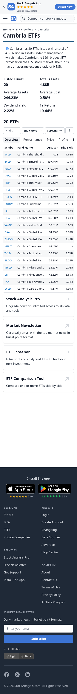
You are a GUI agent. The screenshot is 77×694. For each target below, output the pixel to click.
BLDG (8, 260)
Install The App (14, 580)
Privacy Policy (51, 595)
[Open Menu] (5, 18)
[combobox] (47, 18)
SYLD (7, 154)
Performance (32, 140)
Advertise (48, 545)
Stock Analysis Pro (17, 557)
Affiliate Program (53, 602)
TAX (6, 281)
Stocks (8, 515)
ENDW (8, 204)
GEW (7, 218)
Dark (28, 656)
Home (7, 29)
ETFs (7, 530)
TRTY (7, 182)
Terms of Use (50, 587)
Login (45, 515)
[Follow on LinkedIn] (28, 675)
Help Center (49, 552)
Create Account (52, 522)
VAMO (8, 225)
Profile (63, 140)
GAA (7, 232)
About (45, 572)
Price (50, 140)
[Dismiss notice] (3, 6)
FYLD (7, 168)
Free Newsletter (15, 565)
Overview (11, 140)
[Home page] (13, 18)
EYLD (7, 161)
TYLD (7, 253)
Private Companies (17, 537)
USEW (8, 197)
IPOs (7, 522)
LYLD (7, 288)
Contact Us (49, 580)
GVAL (7, 176)
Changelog (49, 530)
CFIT (7, 274)
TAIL (7, 211)
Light (13, 656)
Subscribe (38, 639)
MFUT (8, 246)
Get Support (12, 572)
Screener (52, 130)
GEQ (7, 190)
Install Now (65, 6)
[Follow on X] (17, 675)
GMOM (8, 239)
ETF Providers (24, 29)
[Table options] (69, 130)
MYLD (8, 267)
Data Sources (50, 537)
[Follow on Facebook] (7, 675)
